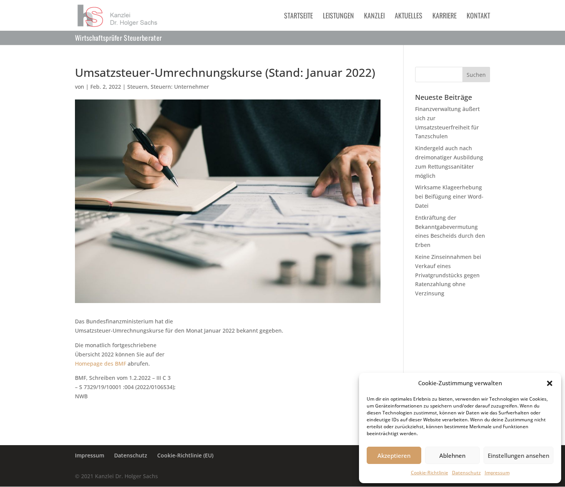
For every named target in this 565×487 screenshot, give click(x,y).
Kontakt (478, 16)
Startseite (298, 16)
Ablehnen (452, 455)
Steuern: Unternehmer (180, 86)
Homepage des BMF (100, 363)
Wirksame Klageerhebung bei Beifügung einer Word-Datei (449, 196)
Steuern (137, 86)
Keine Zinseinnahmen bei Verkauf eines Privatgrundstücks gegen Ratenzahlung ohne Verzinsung (448, 275)
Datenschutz (466, 472)
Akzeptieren (393, 455)
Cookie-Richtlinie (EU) (185, 455)
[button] (549, 383)
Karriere (444, 16)
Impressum (497, 472)
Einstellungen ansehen (518, 455)
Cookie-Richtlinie (429, 472)
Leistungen (338, 16)
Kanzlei (374, 16)
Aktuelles (408, 16)
